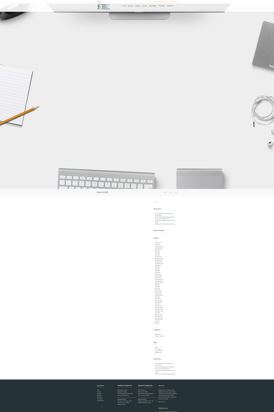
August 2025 (158, 249)
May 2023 (157, 286)
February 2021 (158, 305)
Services (144, 6)
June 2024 (157, 269)
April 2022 (157, 297)
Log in (156, 347)
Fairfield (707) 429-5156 (159, 1)
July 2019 (157, 321)
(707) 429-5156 (129, 393)
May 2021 (157, 304)
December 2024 (159, 258)
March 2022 (158, 298)
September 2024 (159, 263)
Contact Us (170, 6)
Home (124, 6)
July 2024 (157, 267)
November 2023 (159, 281)
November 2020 (159, 309)
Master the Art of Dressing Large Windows (165, 224)
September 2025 (159, 248)
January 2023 (158, 293)
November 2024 (159, 260)
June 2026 (157, 244)
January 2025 (158, 256)
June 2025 (157, 253)
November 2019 (159, 318)
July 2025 (157, 251)
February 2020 (158, 314)
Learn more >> (162, 401)
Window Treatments (159, 336)
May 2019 (157, 323)
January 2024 (158, 277)
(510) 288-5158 (145, 395)
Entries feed (158, 349)
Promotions (162, 6)
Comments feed (159, 350)
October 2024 (158, 262)
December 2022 (159, 295)
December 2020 (159, 307)
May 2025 (157, 255)
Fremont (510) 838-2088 (171, 1)
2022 (170, 192)
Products (137, 6)
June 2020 (157, 312)
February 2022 (158, 300)
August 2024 (158, 265)
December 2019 (159, 316)
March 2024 (158, 274)
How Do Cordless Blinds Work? (162, 218)
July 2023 (157, 284)
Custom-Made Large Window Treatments (165, 217)
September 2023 (159, 283)
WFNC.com (99, 1)
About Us (130, 6)
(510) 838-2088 (149, 393)
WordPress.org (158, 352)
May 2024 (157, 270)
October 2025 (158, 246)
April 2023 (157, 288)
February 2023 (158, 291)
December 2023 (159, 279)
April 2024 (157, 272)
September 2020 (159, 311)
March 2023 (158, 290)
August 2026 (158, 242)
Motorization (158, 334)
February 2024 (158, 276)
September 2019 (159, 319)
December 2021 (159, 302)
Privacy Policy (100, 400)
